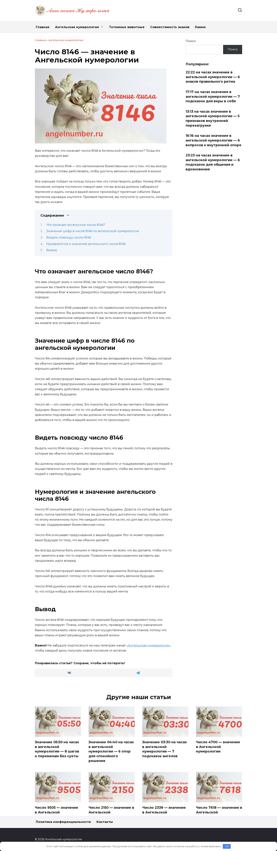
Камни (200, 27)
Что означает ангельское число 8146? (75, 225)
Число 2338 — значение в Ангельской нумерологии (164, 812)
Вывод (51, 250)
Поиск (191, 41)
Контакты (104, 822)
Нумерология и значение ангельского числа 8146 (85, 244)
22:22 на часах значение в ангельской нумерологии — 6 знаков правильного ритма (213, 76)
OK (227, 846)
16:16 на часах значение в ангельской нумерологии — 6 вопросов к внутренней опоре (213, 140)
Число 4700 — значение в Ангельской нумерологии (218, 746)
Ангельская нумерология (77, 27)
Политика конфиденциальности (63, 822)
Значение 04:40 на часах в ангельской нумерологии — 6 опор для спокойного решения (111, 751)
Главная (42, 27)
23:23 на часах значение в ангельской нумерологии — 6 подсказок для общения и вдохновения (213, 162)
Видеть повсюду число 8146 (68, 237)
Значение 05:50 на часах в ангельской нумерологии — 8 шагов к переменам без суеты (57, 749)
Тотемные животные (127, 27)
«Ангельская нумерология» (148, 645)
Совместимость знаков (169, 27)
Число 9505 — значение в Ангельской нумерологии (56, 812)
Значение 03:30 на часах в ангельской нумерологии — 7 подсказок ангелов (164, 749)
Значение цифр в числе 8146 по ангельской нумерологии (92, 231)
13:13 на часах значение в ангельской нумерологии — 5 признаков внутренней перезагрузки (213, 118)
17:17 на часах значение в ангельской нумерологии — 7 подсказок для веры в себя (213, 96)
